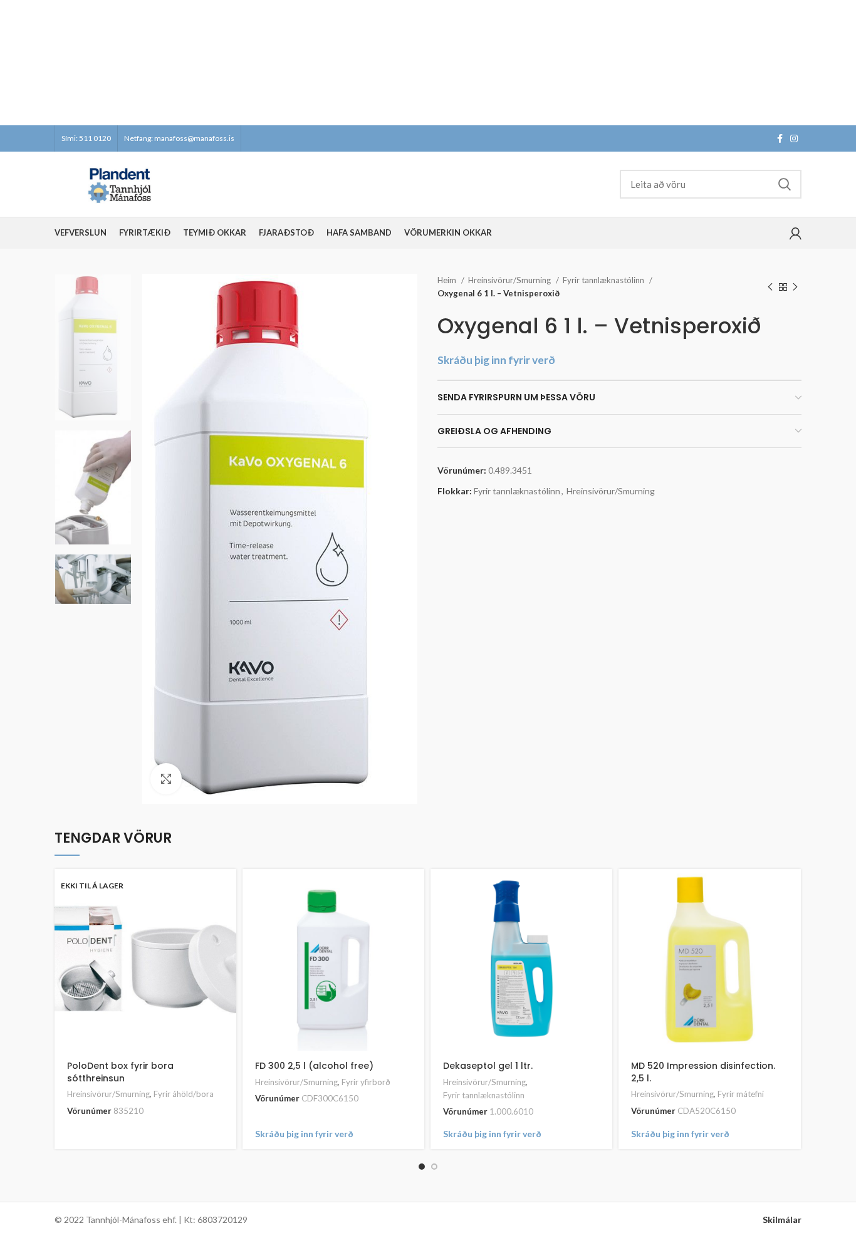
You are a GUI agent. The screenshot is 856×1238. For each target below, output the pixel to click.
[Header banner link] (409, 62)
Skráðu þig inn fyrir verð (496, 360)
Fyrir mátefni (741, 1094)
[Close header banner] (840, 62)
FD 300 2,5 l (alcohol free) (314, 1065)
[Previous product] (770, 287)
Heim (447, 280)
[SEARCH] (784, 184)
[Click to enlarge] (166, 778)
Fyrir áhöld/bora (184, 1094)
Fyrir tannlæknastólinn (604, 280)
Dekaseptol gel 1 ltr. (488, 1065)
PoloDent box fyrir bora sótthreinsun (120, 1072)
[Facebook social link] (779, 138)
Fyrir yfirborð (366, 1082)
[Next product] (795, 287)
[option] (93, 347)
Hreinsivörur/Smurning (510, 280)
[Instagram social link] (793, 138)
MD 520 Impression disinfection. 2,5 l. (703, 1072)
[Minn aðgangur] (795, 233)
